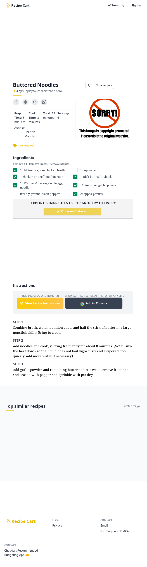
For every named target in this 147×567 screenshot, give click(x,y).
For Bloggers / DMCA (114, 531)
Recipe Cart (23, 521)
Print (125, 85)
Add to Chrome (96, 303)
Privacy (57, 525)
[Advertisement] (73, 45)
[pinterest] (25, 102)
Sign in (136, 5)
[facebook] (16, 102)
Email (104, 525)
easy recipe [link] (26, 145)
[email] (35, 102)
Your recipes (104, 85)
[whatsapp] (44, 102)
